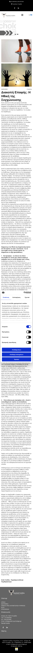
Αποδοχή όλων (16, 349)
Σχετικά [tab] (27, 297)
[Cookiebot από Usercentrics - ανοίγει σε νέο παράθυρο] (23, 293)
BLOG (2, 607)
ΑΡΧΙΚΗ (3, 602)
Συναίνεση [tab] (6, 297)
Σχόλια (29, 89)
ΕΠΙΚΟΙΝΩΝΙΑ (5, 609)
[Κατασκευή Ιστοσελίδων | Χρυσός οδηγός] (16, 649)
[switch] (28, 331)
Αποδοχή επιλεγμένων (16, 354)
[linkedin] (18, 8)
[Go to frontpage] (9, 15)
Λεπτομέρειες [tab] (16, 297)
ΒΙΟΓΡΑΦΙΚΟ (4, 604)
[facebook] (14, 8)
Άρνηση (16, 359)
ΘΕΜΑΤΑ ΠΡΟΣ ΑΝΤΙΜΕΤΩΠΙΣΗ (10, 605)
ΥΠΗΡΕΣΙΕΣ (22, 605)
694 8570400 (21, 1)
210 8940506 (14, 1)
